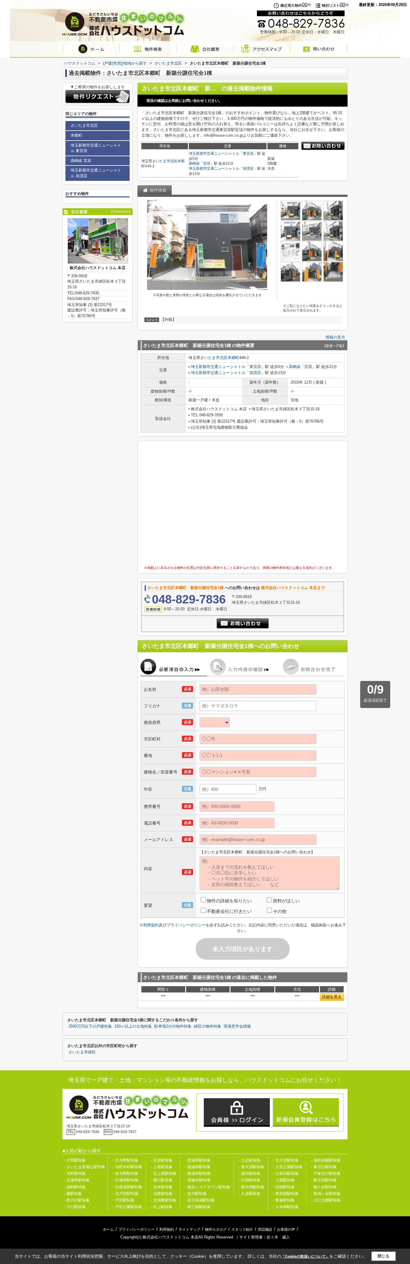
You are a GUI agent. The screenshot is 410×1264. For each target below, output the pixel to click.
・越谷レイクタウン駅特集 (206, 1187)
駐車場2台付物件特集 (172, 1026)
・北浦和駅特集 (76, 1180)
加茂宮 (248, 168)
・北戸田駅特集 (124, 1193)
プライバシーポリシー (186, 925)
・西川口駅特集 (76, 1200)
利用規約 (151, 925)
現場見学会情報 (237, 1026)
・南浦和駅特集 (197, 1167)
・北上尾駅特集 (162, 1173)
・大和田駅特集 (285, 1173)
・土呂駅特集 (249, 1160)
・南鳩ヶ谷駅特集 (325, 1193)
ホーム (108, 1229)
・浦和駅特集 (74, 1187)
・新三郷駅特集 (197, 1207)
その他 (279, 911)
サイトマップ (189, 1229)
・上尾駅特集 (161, 1167)
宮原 (206, 163)
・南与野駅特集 (124, 1173)
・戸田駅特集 (122, 1200)
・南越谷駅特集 (197, 1180)
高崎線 (194, 163)
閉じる (383, 1256)
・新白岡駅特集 (250, 1187)
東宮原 (248, 153)
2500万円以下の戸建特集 (90, 1026)
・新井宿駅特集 (323, 1180)
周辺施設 (265, 1229)
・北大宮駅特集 (285, 1160)
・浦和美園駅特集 (325, 1160)
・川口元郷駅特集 (325, 1200)
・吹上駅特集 (161, 1207)
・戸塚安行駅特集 (325, 1173)
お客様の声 (286, 1229)
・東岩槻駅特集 (285, 1193)
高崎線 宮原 (81, 160)
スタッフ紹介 (242, 1229)
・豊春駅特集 (283, 1200)
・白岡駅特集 (249, 1180)
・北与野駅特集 (124, 1160)
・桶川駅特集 (161, 1180)
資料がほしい (286, 900)
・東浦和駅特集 (197, 1173)
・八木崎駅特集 (285, 1207)
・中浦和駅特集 (124, 1180)
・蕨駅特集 (72, 1193)
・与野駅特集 (74, 1173)
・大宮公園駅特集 (287, 1167)
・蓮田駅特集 (249, 1173)
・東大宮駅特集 (250, 1167)
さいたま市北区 (164, 161)
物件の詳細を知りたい (229, 900)
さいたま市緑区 (82, 1052)
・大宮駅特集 (74, 1160)
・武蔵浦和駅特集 (126, 1187)
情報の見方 (335, 337)
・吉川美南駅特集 (199, 1200)
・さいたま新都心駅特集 (83, 1167)
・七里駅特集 (283, 1180)
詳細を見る (332, 997)
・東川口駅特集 (323, 1167)
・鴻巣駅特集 (161, 1193)
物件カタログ (216, 1229)
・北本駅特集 (161, 1187)
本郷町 (233, 357)
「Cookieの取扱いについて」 (305, 1256)
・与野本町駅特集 (126, 1167)
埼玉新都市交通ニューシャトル (214, 153)
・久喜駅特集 (249, 1193)
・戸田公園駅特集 (126, 1207)
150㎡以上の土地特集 (133, 1026)
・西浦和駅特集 (197, 1160)
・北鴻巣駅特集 (162, 1200)
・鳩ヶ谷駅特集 (323, 1187)
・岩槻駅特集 (283, 1187)
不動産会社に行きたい (229, 911)
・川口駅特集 (74, 1207)
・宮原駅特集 (161, 1160)
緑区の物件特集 (207, 1026)
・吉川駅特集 (195, 1193)
